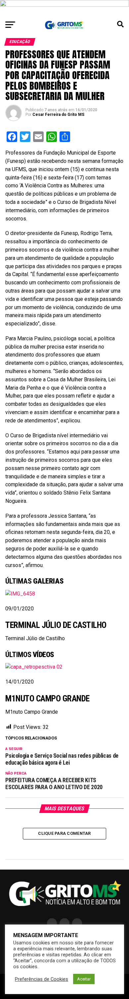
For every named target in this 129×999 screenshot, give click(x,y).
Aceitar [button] (84, 978)
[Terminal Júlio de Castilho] (20, 594)
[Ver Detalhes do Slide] (64, 8)
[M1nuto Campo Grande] (34, 667)
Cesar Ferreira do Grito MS (58, 114)
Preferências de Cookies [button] (41, 979)
